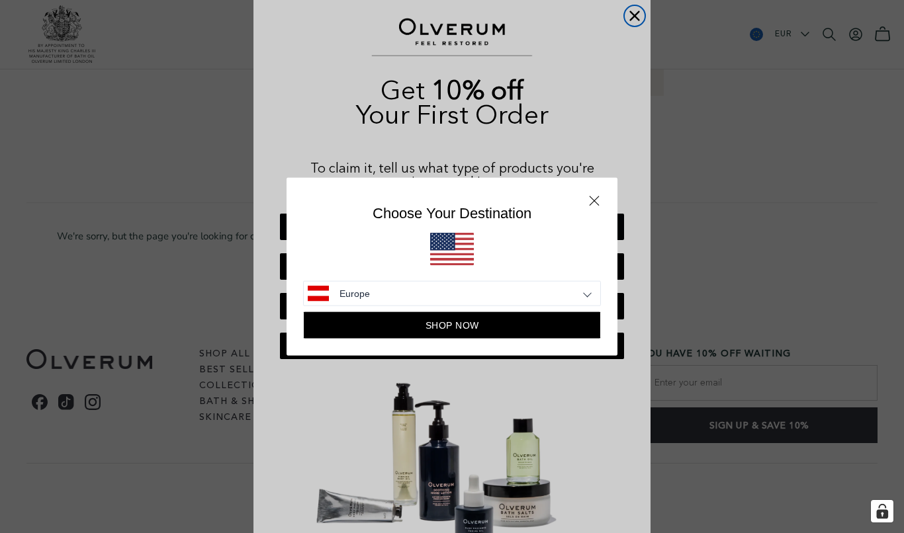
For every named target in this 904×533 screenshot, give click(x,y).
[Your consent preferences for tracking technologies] (882, 511)
